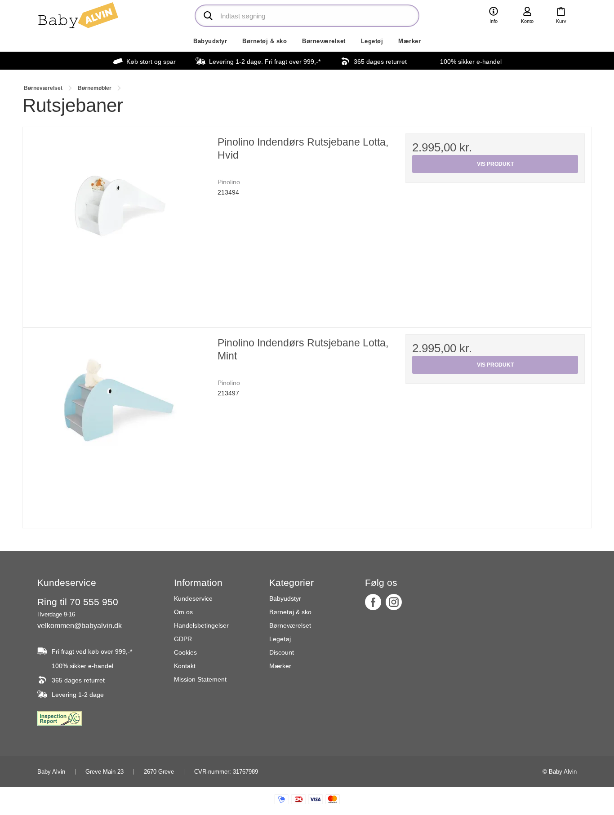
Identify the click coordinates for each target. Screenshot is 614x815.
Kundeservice (193, 598)
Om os (183, 612)
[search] (307, 15)
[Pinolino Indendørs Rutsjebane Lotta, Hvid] (119, 223)
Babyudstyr (210, 41)
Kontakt (185, 665)
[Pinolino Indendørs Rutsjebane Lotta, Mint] (119, 424)
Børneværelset (324, 41)
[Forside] (77, 15)
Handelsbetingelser (201, 625)
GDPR (183, 638)
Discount (281, 652)
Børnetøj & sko (264, 41)
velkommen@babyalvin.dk (79, 625)
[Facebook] (373, 602)
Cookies (185, 652)
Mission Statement (200, 679)
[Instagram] (394, 602)
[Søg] (208, 16)
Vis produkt (495, 164)
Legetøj (372, 41)
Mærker (409, 41)
